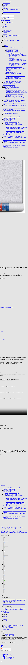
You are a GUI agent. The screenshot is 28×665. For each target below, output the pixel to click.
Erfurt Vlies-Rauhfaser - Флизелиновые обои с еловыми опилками (15, 76)
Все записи (3, 611)
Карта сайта (6, 629)
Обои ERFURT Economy (12, 51)
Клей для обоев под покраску (13, 81)
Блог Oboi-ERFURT (8, 627)
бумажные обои (21, 528)
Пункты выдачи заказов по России (11, 6)
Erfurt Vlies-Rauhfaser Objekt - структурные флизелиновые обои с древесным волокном (17, 60)
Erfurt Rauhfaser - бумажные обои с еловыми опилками (14, 79)
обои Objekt (8, 531)
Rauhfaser (20, 527)
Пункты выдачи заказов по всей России (13, 625)
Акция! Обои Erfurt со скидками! (14, 47)
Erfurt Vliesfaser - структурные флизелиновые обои (13, 71)
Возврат (5, 619)
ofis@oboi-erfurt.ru (8, 22)
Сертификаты (6, 3)
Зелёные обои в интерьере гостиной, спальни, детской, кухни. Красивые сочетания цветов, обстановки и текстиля (14, 600)
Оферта (5, 10)
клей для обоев (18, 530)
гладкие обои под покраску (7, 530)
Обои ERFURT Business (12, 50)
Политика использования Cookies (11, 12)
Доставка (5, 4)
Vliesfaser (15, 528)
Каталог (7, 46)
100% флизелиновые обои (7, 527)
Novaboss (16, 527)
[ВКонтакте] (2, 646)
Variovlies (3, 528)
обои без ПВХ (15, 531)
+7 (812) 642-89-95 (5, 20)
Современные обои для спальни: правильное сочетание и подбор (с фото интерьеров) (14, 608)
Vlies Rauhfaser (9, 528)
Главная (5, 45)
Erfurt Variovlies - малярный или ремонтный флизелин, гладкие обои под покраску (16, 68)
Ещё (4, 13)
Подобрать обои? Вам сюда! (15, 53)
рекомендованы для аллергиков (19, 532)
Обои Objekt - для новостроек (15, 54)
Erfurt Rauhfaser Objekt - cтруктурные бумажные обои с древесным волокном (18, 57)
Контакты (5, 8)
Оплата (5, 5)
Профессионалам (7, 1)
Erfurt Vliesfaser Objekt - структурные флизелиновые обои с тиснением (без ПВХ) (18, 64)
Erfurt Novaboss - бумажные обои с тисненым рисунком (14, 74)
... (3, 114)
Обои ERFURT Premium (12, 49)
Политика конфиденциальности (11, 9)
